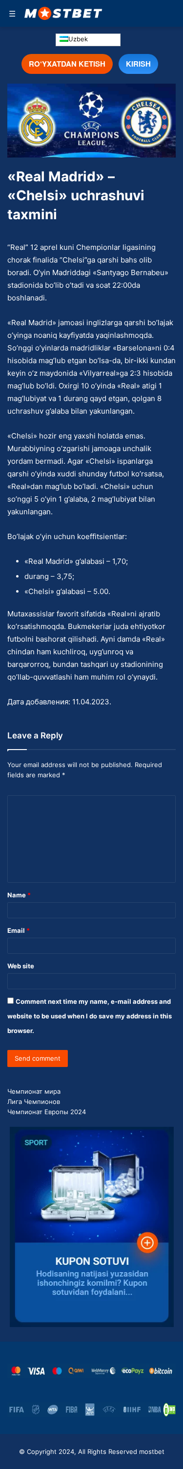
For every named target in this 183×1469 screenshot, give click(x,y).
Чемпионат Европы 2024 (46, 1112)
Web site (20, 966)
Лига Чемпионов (33, 1101)
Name (19, 895)
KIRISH (138, 63)
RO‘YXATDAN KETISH (67, 63)
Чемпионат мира (34, 1091)
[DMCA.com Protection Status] (169, 1409)
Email (18, 930)
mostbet (151, 1451)
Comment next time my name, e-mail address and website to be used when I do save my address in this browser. (89, 1015)
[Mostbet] (63, 13)
